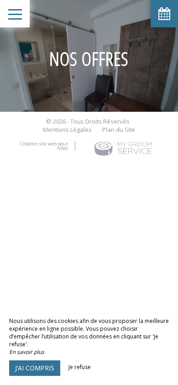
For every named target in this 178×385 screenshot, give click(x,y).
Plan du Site (118, 129)
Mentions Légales (67, 129)
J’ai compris (34, 368)
